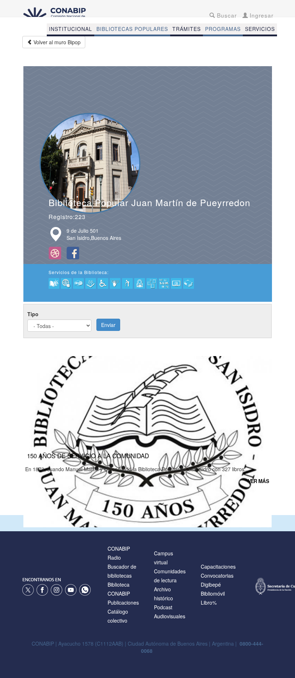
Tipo (32, 314)
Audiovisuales (169, 616)
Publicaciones (123, 602)
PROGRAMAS (223, 28)
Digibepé (211, 584)
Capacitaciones (218, 566)
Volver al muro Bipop (56, 42)
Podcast (163, 607)
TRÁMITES (186, 28)
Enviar (108, 324)
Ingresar (260, 15)
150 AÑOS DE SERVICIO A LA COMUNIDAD (88, 455)
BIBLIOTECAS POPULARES (132, 28)
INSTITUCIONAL (70, 28)
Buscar (225, 15)
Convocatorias (217, 575)
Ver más (258, 480)
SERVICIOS (260, 28)
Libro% (209, 602)
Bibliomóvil (213, 593)
